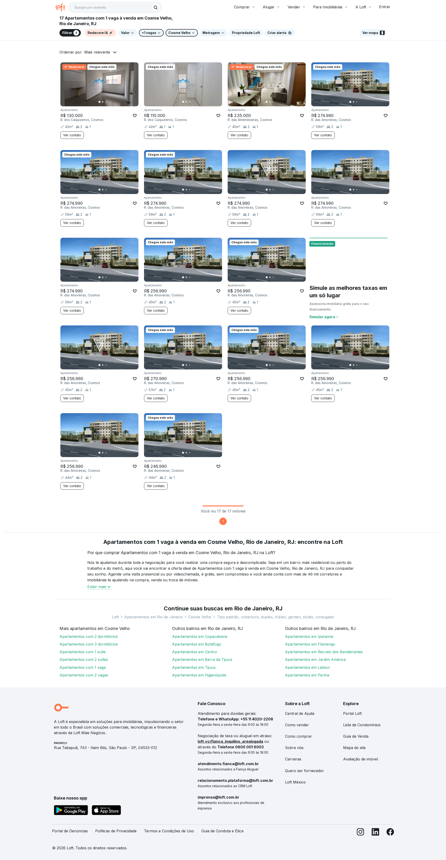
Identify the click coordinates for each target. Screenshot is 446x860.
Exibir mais (96, 586)
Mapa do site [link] (354, 747)
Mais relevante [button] (97, 52)
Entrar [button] (384, 6)
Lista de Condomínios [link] (361, 725)
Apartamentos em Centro (194, 651)
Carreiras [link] (293, 759)
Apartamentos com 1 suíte (82, 651)
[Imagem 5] (112, 101)
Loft (115, 617)
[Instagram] (360, 833)
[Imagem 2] (102, 102)
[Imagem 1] (99, 102)
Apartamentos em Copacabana (199, 636)
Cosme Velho (199, 617)
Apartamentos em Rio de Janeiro (153, 617)
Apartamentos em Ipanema (309, 636)
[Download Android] (71, 811)
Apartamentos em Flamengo (310, 644)
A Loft (360, 7)
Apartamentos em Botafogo (196, 644)
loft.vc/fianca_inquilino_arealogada (230, 741)
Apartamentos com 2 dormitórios (88, 636)
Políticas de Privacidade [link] (116, 831)
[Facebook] (390, 833)
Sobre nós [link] (294, 747)
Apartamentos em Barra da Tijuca (202, 659)
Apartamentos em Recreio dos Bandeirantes (324, 651)
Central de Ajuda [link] (299, 713)
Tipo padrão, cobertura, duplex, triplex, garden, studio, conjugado (275, 617)
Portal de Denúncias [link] (70, 831)
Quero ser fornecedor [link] (304, 770)
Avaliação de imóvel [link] (360, 759)
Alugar (269, 7)
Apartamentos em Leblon (307, 667)
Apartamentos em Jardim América (315, 659)
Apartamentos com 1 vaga (82, 667)
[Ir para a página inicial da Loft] (62, 7)
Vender (294, 7)
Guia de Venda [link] (355, 736)
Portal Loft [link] (352, 713)
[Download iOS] (106, 811)
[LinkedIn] (375, 833)
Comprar (242, 7)
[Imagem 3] (105, 101)
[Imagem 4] (109, 101)
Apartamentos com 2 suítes (83, 659)
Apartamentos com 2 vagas (83, 675)
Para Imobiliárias (327, 7)
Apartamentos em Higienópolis (199, 675)
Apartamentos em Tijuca (193, 667)
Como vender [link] (297, 725)
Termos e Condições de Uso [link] (169, 831)
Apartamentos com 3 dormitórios (88, 644)
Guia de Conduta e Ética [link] (222, 831)
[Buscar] (155, 7)
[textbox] (115, 7)
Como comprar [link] (298, 736)
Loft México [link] (295, 782)
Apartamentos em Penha (307, 675)
